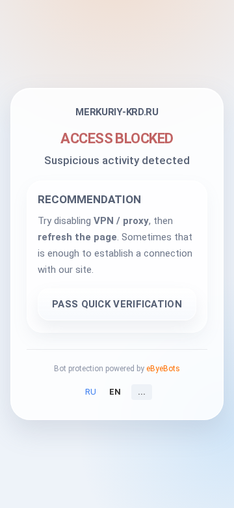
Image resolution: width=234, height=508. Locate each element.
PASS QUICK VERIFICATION (117, 304)
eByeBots (163, 368)
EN (115, 392)
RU (90, 392)
